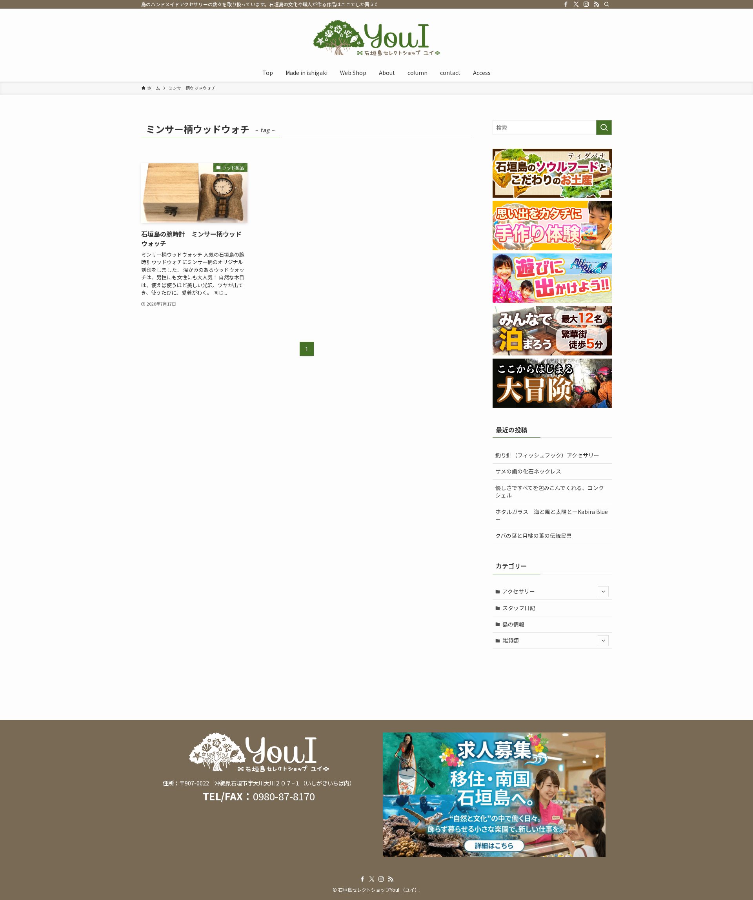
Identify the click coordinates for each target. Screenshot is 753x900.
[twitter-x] (576, 4)
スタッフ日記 (518, 608)
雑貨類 (510, 640)
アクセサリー (518, 591)
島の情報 (513, 624)
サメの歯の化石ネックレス (528, 471)
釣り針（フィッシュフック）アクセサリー (547, 455)
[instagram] (586, 4)
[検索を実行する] (604, 127)
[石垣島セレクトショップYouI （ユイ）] (376, 37)
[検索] (607, 4)
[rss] (596, 4)
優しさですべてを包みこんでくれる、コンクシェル (549, 491)
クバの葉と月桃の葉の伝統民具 (533, 535)
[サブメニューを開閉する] (603, 591)
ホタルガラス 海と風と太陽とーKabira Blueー (551, 515)
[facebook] (566, 4)
